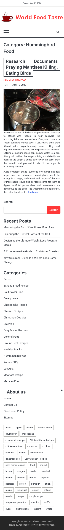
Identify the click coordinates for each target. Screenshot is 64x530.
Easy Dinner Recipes (16, 330)
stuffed (47, 502)
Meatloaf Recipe (13, 375)
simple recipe (36, 496)
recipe (9, 490)
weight (37, 508)
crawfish (10, 452)
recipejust (22, 490)
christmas (32, 446)
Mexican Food (12, 381)
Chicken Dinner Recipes (42, 440)
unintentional (22, 508)
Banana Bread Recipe (16, 285)
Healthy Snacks (13, 349)
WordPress (48, 524)
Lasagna (9, 368)
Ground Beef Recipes (16, 343)
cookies (46, 446)
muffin (33, 477)
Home (7, 398)
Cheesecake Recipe (15, 304)
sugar (8, 508)
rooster (9, 496)
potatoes (10, 483)
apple (19, 427)
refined (47, 490)
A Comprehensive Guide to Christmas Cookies (31, 251)
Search (8, 202)
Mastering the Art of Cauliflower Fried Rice (29, 227)
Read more (33, 192)
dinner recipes (13, 458)
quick (47, 483)
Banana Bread (45, 427)
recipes (35, 490)
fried (32, 465)
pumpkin (35, 483)
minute (9, 477)
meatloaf (45, 471)
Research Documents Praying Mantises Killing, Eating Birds (32, 67)
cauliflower (11, 433)
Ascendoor (23, 524)
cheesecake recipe (15, 440)
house (9, 471)
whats (49, 508)
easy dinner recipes (15, 465)
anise (8, 427)
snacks (35, 502)
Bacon (7, 279)
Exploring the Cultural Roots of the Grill (27, 234)
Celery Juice (11, 298)
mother (21, 477)
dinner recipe (36, 452)
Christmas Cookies (15, 317)
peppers (45, 477)
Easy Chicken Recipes (36, 458)
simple (21, 496)
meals (33, 471)
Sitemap (8, 417)
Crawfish (9, 324)
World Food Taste (39, 17)
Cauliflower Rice (13, 292)
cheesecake (28, 433)
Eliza (6, 85)
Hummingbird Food (15, 80)
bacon (29, 427)
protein (22, 483)
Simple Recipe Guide (16, 502)
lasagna (21, 471)
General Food (11, 336)
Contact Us (10, 404)
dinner (22, 452)
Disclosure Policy (14, 411)
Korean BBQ (11, 362)
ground (43, 465)
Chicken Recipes (13, 311)
